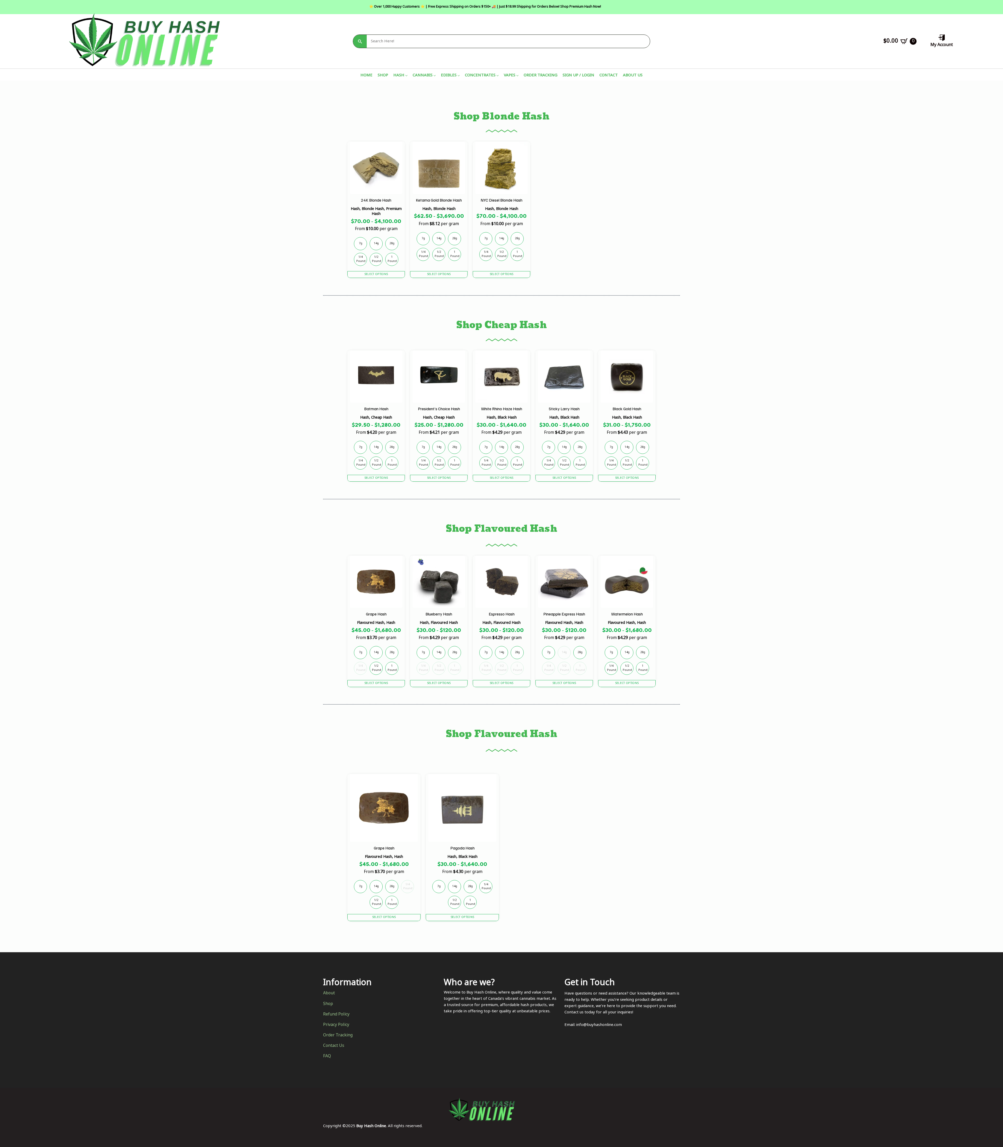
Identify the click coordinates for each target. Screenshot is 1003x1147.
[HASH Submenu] (405, 76)
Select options (376, 274)
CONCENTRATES (480, 76)
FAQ (327, 1056)
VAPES (509, 76)
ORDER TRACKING (540, 76)
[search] (360, 41)
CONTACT (608, 76)
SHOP (383, 76)
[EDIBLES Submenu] (458, 76)
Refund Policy (336, 1014)
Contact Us (333, 1046)
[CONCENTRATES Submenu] (497, 76)
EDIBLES (449, 76)
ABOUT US (633, 76)
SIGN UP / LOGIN (578, 76)
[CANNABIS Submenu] (434, 76)
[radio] (360, 243)
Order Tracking (338, 1035)
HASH (398, 76)
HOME (366, 76)
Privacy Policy (336, 1025)
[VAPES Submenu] (516, 76)
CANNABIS (423, 76)
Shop (328, 1004)
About (329, 993)
